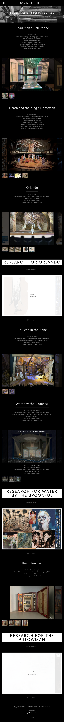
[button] (3, 3)
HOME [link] (32, 711)
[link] (30, 3)
